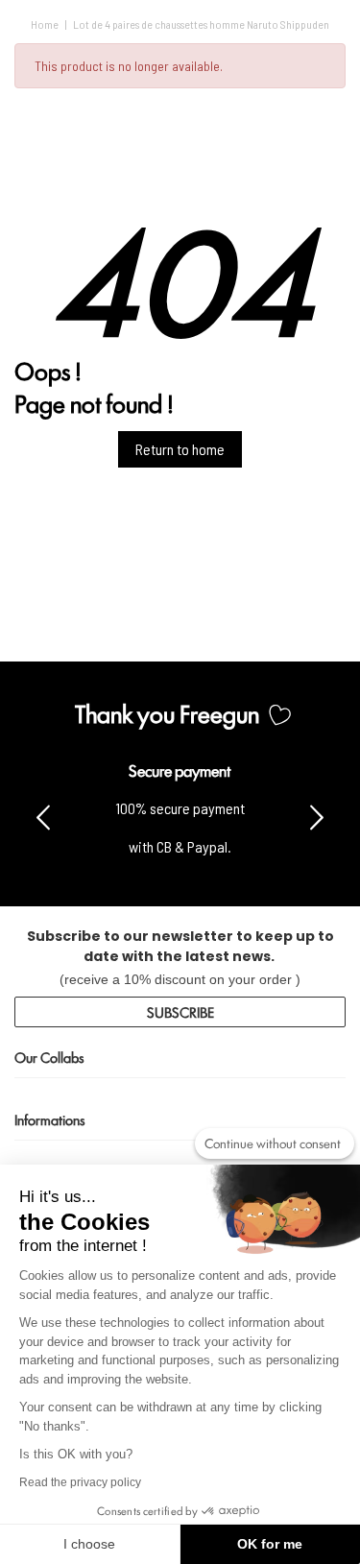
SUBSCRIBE (180, 1011)
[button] (317, 816)
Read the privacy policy (80, 1482)
